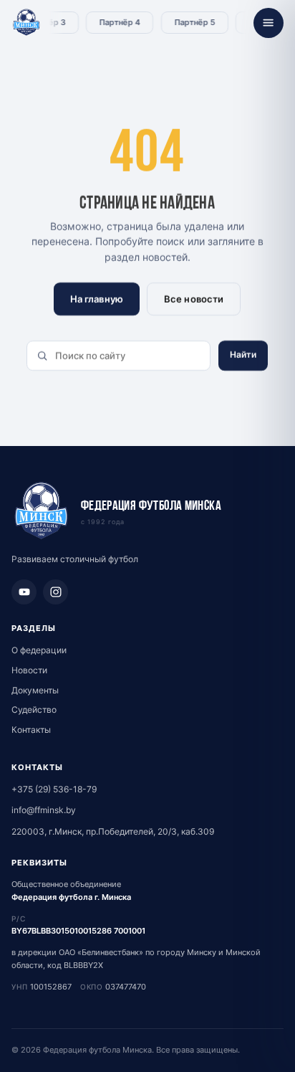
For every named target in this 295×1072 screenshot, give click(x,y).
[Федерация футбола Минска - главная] (26, 23)
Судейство (34, 709)
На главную (96, 299)
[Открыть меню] (268, 23)
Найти (243, 354)
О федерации (39, 650)
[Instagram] (55, 591)
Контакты (31, 729)
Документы (35, 690)
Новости (29, 670)
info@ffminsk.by (43, 810)
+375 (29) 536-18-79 (54, 789)
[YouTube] (24, 591)
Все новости (193, 299)
